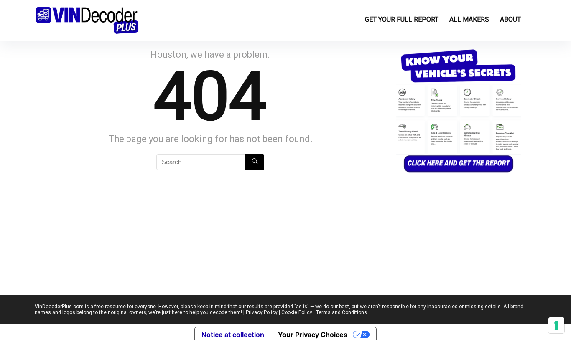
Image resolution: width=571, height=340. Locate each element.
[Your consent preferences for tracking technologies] (556, 325)
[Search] (254, 162)
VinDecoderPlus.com (59, 307)
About (510, 19)
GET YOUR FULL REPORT (401, 19)
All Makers (469, 19)
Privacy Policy (262, 312)
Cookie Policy (296, 312)
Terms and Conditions (341, 312)
